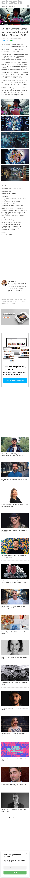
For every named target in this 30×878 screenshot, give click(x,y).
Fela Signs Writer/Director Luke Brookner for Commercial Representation (13, 785)
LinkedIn (16, 290)
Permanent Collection (8, 6)
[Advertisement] (15, 259)
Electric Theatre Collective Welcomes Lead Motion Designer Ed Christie (13, 607)
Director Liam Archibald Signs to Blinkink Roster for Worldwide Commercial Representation (14, 454)
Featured (16, 299)
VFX (21, 299)
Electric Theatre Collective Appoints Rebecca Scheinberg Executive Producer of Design (14, 734)
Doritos (7, 301)
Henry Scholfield (11, 193)
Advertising (10, 299)
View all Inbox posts (15, 817)
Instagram (11, 292)
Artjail (6, 196)
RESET (13, 303)
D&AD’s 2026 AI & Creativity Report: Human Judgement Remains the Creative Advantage (13, 581)
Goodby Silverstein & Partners (18, 301)
